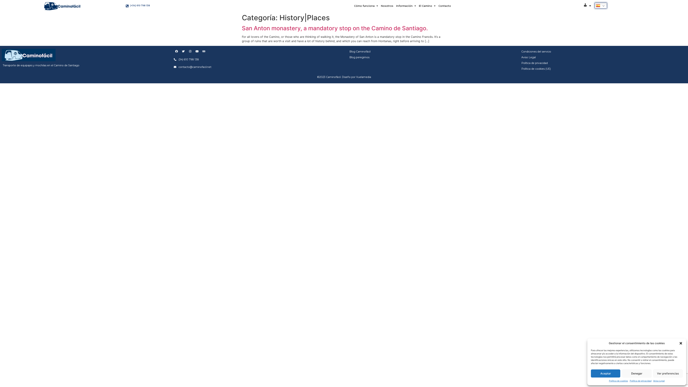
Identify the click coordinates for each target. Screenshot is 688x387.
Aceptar (605, 373)
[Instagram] (190, 51)
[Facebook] (176, 51)
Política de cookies (618, 380)
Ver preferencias (668, 373)
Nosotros (387, 6)
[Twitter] (183, 51)
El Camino (425, 6)
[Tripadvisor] (203, 51)
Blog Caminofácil (360, 51)
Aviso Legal (659, 380)
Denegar (636, 373)
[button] (681, 343)
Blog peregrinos (359, 57)
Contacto (444, 6)
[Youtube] (197, 51)
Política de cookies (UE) (536, 68)
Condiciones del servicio (536, 51)
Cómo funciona (364, 6)
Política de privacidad (640, 380)
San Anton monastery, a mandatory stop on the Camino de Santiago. (335, 28)
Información (404, 6)
